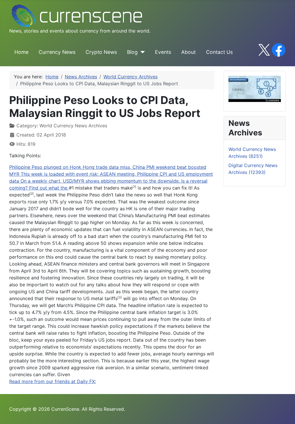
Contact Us (219, 52)
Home (21, 52)
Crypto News (101, 52)
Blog (132, 52)
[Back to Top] (284, 413)
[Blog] (141, 52)
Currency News (57, 52)
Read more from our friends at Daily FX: (52, 381)
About (188, 52)
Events (163, 52)
